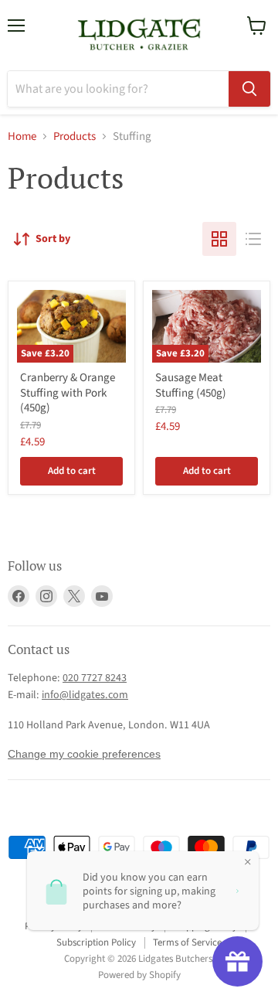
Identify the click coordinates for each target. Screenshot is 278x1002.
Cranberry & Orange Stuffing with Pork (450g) (67, 393)
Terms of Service (187, 942)
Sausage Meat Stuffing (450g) (190, 385)
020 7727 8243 (95, 678)
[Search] (249, 89)
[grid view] (219, 239)
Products (74, 136)
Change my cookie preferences (84, 754)
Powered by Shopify (139, 975)
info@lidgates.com (85, 695)
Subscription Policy (96, 942)
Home (22, 136)
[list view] (253, 239)
